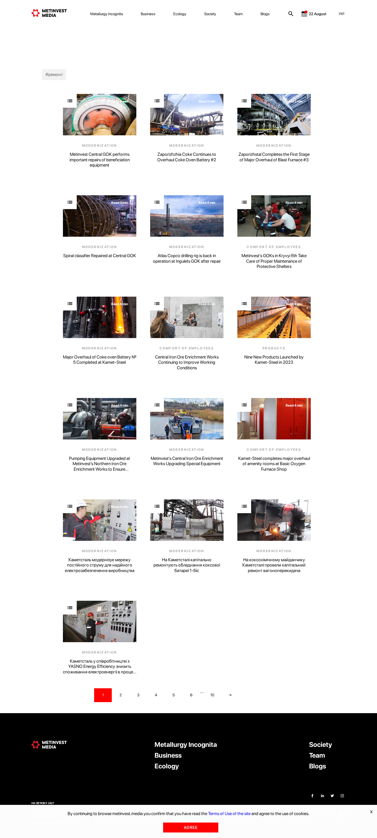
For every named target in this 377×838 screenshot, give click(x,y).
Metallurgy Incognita (106, 14)
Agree (191, 827)
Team (238, 14)
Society (210, 14)
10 (212, 695)
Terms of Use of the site (229, 813)
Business (148, 14)
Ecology (179, 14)
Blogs (265, 14)
